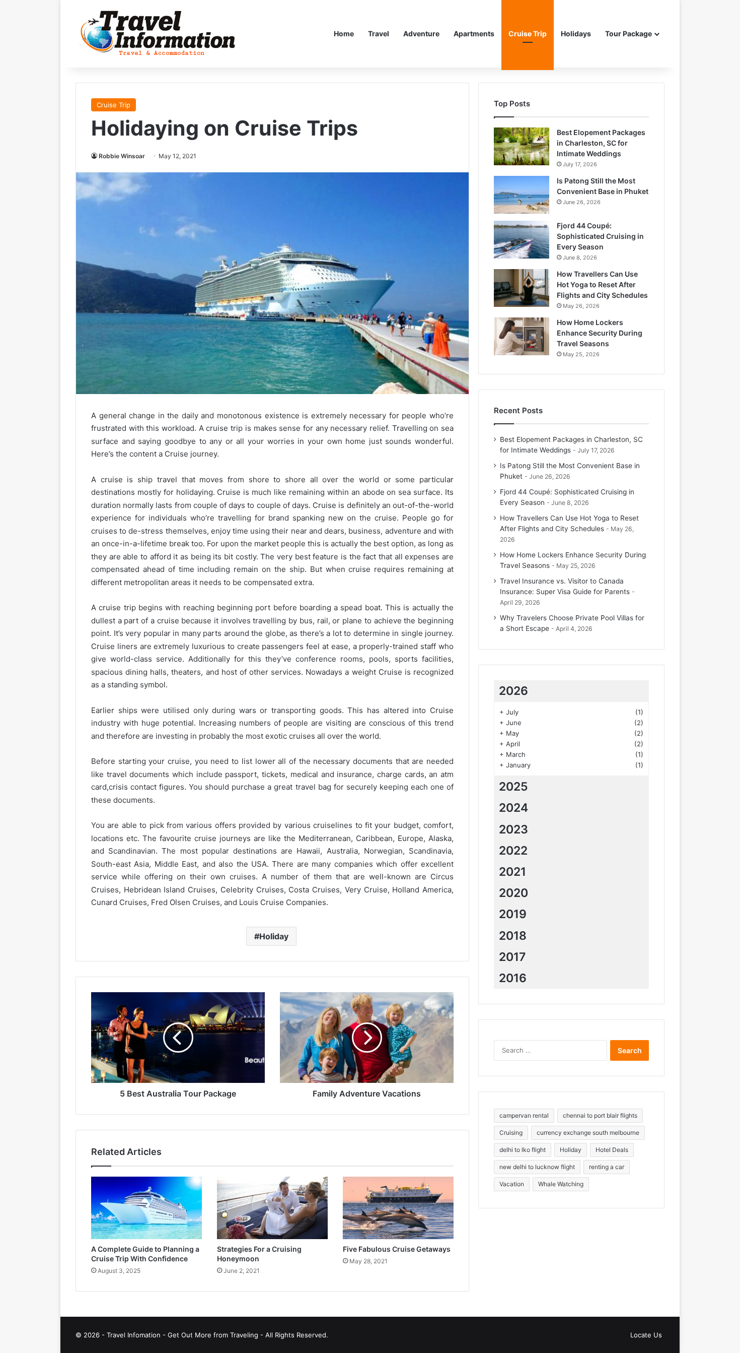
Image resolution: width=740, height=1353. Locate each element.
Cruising (511, 1132)
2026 (513, 691)
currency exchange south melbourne (588, 1132)
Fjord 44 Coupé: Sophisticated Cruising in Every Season (600, 236)
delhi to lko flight (522, 1149)
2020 (513, 893)
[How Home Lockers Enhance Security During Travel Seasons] (521, 336)
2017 (512, 957)
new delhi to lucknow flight (537, 1167)
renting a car (606, 1167)
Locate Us (646, 1335)
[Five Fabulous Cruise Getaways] (398, 1208)
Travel (378, 33)
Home (344, 33)
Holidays (576, 33)
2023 (513, 829)
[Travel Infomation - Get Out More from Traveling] (158, 33)
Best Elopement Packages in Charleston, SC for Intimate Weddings (601, 143)
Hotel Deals (612, 1149)
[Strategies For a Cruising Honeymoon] (272, 1208)
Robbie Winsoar (122, 156)
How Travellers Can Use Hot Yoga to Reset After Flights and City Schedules (602, 284)
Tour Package (628, 33)
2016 (513, 978)
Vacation (511, 1184)
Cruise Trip (527, 33)
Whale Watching (560, 1184)
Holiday (273, 936)
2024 (513, 808)
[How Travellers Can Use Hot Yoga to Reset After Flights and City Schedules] (521, 288)
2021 (512, 872)
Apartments (474, 33)
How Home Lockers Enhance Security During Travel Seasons (599, 333)
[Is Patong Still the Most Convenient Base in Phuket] (521, 195)
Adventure (421, 33)
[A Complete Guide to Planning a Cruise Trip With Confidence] (146, 1208)
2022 (513, 851)
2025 (513, 787)
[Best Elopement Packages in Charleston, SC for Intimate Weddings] (521, 146)
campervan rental (524, 1115)
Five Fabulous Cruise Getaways (397, 1249)
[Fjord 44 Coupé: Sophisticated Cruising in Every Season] (521, 240)
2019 (513, 914)
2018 (513, 936)
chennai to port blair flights (600, 1115)
